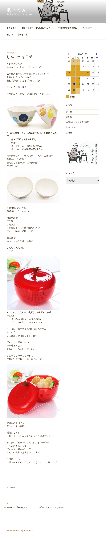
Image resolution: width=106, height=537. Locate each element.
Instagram (87, 28)
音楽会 (69, 132)
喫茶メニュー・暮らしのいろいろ (36, 28)
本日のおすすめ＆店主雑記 (77, 122)
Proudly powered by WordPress (19, 531)
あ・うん (17, 10)
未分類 (12, 487)
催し (8, 34)
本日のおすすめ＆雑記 (67, 28)
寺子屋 (69, 112)
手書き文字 (22, 34)
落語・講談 (71, 127)
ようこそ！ (11, 28)
